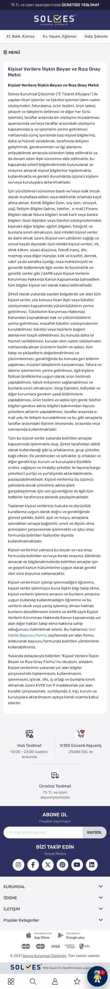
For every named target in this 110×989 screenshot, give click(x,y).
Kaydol (94, 832)
